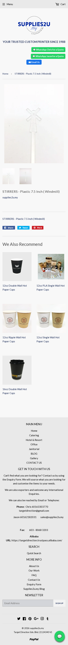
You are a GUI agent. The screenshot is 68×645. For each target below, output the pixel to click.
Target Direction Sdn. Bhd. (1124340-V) (33, 632)
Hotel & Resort (34, 439)
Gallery (34, 458)
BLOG (34, 453)
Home (5, 73)
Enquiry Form (34, 584)
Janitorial (34, 448)
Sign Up (59, 603)
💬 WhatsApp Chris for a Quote (48, 49)
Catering (34, 435)
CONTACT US (34, 462)
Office (34, 444)
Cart (63, 4)
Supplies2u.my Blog (34, 588)
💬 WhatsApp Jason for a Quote (48, 56)
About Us (34, 566)
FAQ (34, 575)
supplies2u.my (37, 628)
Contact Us (34, 579)
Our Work (34, 570)
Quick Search (34, 553)
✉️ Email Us (34, 62)
